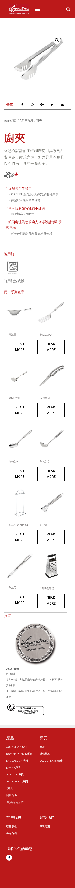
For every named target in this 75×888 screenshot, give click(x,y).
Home (7, 120)
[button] (37, 9)
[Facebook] (9, 858)
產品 (16, 120)
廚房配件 (27, 120)
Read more (19, 347)
